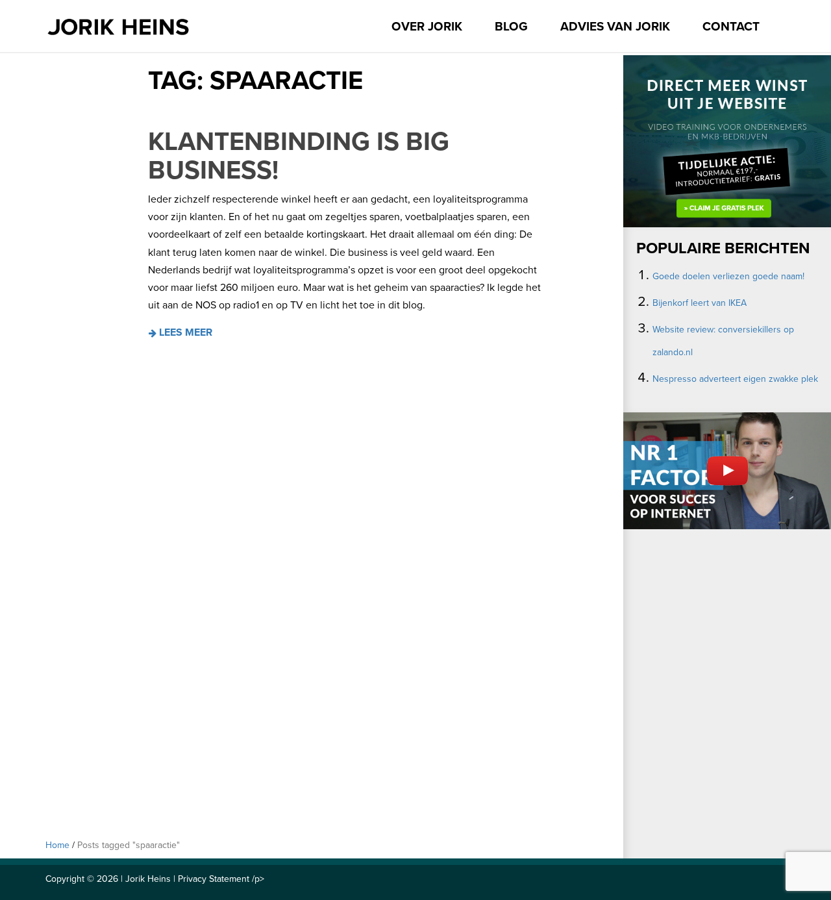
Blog (511, 26)
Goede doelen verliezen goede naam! (728, 276)
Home (57, 845)
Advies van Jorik (615, 26)
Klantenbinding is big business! (298, 156)
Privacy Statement (213, 878)
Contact (731, 26)
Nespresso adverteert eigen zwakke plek (735, 378)
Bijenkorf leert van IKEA (699, 302)
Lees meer (184, 332)
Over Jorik (426, 26)
